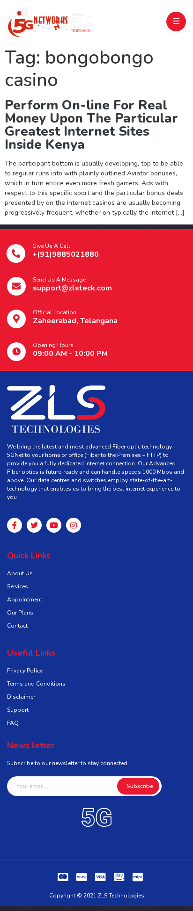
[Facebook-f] (14, 525)
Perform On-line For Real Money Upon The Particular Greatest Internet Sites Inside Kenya (91, 124)
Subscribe (139, 786)
